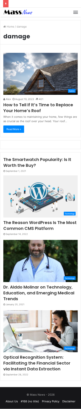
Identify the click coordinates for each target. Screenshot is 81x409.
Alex (8, 99)
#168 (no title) (30, 401)
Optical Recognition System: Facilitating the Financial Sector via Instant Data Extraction (36, 363)
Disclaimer (68, 401)
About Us (12, 401)
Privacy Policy (50, 401)
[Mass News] (17, 12)
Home (10, 26)
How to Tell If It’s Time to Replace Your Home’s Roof (38, 108)
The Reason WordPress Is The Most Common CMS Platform (40, 225)
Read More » (13, 129)
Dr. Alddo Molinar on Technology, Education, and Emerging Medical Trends (38, 293)
